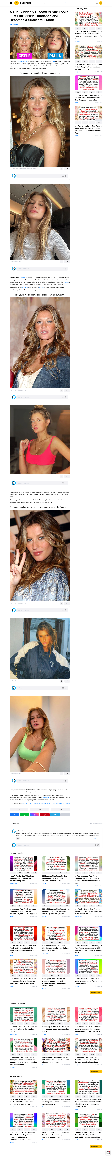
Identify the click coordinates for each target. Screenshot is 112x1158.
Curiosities (77, 41)
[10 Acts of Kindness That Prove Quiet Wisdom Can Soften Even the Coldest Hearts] (88, 966)
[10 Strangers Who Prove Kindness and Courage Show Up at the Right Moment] (56, 1014)
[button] (19, 809)
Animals (12, 1142)
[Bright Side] (22, 3)
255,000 (41, 287)
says (53, 500)
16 (64, 63)
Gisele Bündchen (22, 61)
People (11, 8)
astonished (23, 277)
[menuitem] (42, 3)
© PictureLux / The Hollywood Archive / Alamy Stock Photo (23, 168)
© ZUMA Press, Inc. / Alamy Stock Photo (18, 390)
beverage (66, 282)
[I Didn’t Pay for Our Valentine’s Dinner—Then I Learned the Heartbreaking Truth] (23, 864)
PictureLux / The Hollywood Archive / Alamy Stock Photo (38, 803)
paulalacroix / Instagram (63, 803)
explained (46, 797)
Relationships (13, 883)
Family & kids (78, 72)
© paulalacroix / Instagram (15, 261)
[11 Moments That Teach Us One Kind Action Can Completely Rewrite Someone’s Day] (56, 864)
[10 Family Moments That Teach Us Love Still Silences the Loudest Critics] (23, 1014)
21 (27, 63)
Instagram (25, 287)
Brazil (53, 61)
